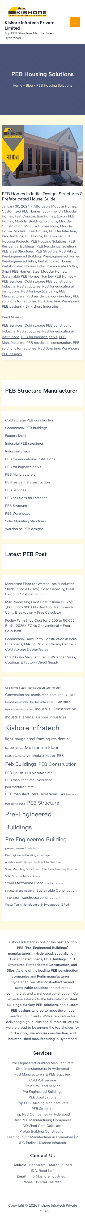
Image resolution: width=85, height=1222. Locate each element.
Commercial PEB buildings (26, 428)
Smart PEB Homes (16, 271)
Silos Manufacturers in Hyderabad (42, 1069)
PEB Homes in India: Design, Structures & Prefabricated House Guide (42, 196)
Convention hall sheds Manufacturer (34, 695)
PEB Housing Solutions (49, 241)
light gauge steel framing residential (37, 738)
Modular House (43, 755)
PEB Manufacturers (20, 474)
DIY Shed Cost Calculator (43, 1126)
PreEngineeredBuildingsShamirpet (28, 855)
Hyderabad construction (19, 709)
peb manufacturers (19, 787)
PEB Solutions (68, 794)
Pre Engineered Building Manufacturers (42, 1063)
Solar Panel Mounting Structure (59, 869)
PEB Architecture (62, 231)
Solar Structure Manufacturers (22, 876)
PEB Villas (67, 251)
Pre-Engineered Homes (61, 256)
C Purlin (70, 695)
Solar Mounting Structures (25, 521)
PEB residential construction (48, 296)
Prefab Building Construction (42, 1131)
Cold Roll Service (42, 1080)
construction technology (44, 687)
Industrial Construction (55, 709)
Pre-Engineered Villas (19, 261)
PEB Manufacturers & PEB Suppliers (42, 1074)
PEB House (53, 236)
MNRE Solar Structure (17, 755)
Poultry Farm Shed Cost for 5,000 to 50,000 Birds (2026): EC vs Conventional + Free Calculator (40, 625)
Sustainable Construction (56, 890)
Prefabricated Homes (55, 261)
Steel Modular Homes (49, 271)
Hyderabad (63, 702)
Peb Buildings (12, 236)
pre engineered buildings (22, 848)
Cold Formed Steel (15, 687)
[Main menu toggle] (75, 22)
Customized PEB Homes (21, 211)
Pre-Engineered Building (21, 256)
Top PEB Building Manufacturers (42, 1103)
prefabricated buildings (18, 862)
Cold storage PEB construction (49, 281)
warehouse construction (40, 897)
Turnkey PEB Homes (57, 276)
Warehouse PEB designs (24, 529)
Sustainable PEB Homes (20, 276)
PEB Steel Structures (18, 251)
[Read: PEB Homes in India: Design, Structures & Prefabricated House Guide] (42, 155)
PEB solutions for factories (26, 498)
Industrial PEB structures (21, 286)
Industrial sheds (19, 717)
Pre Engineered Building (36, 839)
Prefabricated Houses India (23, 266)
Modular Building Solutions (36, 221)
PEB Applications (42, 1097)
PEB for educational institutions (30, 459)
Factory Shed (15, 436)
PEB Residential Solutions (57, 246)
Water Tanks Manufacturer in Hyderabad (32, 904)
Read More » (11, 317)
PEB (60, 755)
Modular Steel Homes (30, 231)
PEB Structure (46, 251)
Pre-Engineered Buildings (28, 820)
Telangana (12, 897)
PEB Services (12, 281)
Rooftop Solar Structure (47, 862)
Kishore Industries (51, 717)
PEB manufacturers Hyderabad (31, 794)
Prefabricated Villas (62, 266)
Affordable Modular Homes (55, 206)
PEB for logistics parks (39, 291)
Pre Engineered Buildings (42, 1091)
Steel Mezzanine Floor (24, 883)
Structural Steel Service (42, 1086)
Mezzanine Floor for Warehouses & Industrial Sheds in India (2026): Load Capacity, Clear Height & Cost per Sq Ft (40, 589)
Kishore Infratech (32, 728)
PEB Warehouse (17, 513)
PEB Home (33, 236)
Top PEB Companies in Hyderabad (42, 1114)
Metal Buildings (14, 748)
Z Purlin (66, 904)
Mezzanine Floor (42, 747)
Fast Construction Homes (35, 216)
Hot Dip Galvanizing (41, 702)
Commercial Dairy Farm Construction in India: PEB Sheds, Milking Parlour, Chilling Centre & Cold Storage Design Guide (41, 644)
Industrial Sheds (17, 451)
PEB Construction (57, 764)
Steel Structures (54, 883)
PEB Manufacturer (38, 773)
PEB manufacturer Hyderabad (28, 780)
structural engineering (19, 890)
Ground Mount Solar (16, 702)
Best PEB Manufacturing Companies (42, 1120)
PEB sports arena (15, 803)
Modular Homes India (41, 226)
